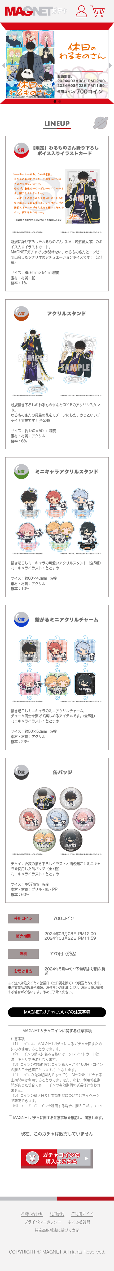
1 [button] (56, 102)
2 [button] (61, 102)
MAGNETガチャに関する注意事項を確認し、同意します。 (59, 1117)
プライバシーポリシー (42, 1222)
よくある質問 (79, 1222)
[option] (57, 64)
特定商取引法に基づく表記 (57, 1230)
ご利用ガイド (82, 1214)
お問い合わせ (32, 1214)
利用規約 (57, 1214)
